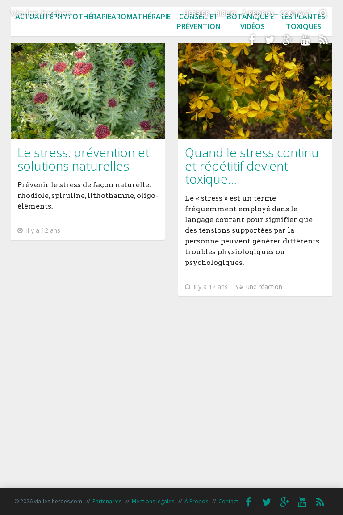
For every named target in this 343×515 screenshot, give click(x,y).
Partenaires (106, 501)
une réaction (263, 286)
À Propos (258, 13)
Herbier (196, 13)
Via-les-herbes (41, 13)
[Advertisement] (171, 407)
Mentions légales (153, 501)
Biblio (226, 13)
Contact (295, 13)
